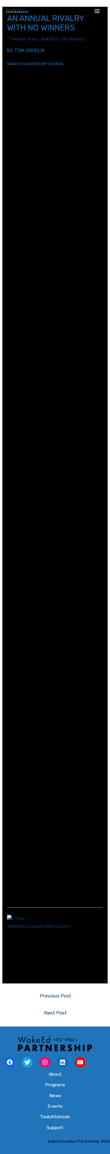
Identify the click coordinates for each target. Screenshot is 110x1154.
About (55, 1074)
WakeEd (49, 39)
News (55, 1095)
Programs (55, 1084)
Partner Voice (24, 39)
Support (55, 1127)
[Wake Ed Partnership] (17, 11)
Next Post (55, 1013)
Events (55, 1106)
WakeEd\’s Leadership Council (38, 926)
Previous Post (55, 996)
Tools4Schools (55, 1116)
